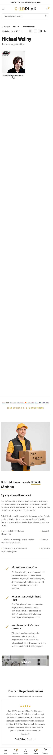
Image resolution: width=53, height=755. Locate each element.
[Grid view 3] (35, 31)
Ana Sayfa (6, 26)
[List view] (26, 31)
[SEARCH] (46, 16)
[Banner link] (25, 661)
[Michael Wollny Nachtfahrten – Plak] (13, 62)
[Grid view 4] (40, 31)
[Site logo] (26, 8)
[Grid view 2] (30, 31)
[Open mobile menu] (3, 8)
